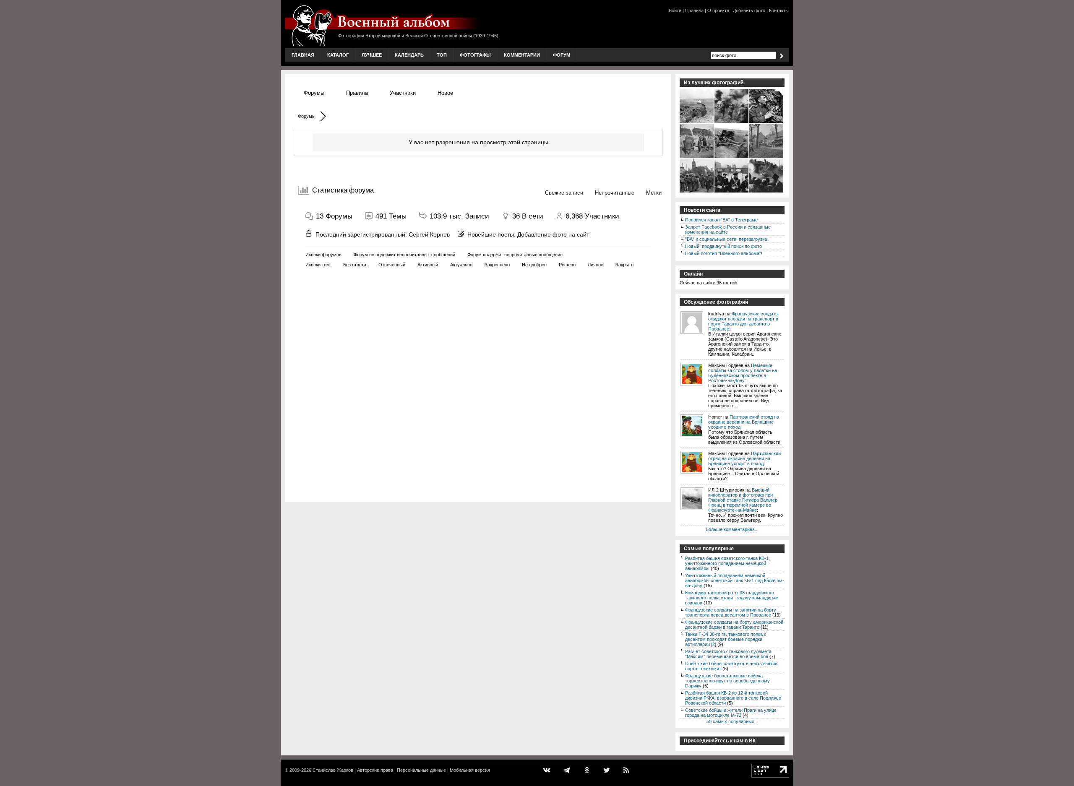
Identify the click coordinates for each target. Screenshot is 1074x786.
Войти (675, 10)
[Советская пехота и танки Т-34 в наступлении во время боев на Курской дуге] (731, 122)
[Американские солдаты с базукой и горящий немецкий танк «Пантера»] (697, 122)
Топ (442, 54)
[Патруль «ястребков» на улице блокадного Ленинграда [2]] (731, 191)
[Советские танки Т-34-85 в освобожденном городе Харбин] (766, 191)
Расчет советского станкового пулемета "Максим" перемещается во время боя (728, 654)
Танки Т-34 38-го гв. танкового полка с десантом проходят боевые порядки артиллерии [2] (725, 639)
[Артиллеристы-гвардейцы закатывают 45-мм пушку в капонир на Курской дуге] (731, 156)
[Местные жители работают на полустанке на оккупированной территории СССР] (697, 156)
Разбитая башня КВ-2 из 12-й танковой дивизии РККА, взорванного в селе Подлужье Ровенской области (733, 697)
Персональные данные (421, 770)
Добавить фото (749, 10)
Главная (303, 54)
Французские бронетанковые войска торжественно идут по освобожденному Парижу (727, 680)
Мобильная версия (470, 770)
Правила (694, 10)
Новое (445, 93)
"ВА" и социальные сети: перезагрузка (726, 239)
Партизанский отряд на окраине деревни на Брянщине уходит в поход (743, 421)
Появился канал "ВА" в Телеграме (721, 219)
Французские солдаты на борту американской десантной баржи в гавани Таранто (734, 624)
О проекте (718, 10)
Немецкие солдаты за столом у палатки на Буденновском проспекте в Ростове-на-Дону (742, 373)
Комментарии (522, 54)
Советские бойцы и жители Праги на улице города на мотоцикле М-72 (731, 713)
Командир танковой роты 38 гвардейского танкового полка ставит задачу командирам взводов (732, 597)
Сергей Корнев (429, 234)
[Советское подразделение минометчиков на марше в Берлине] (697, 191)
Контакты (779, 10)
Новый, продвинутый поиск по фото (723, 246)
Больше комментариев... (732, 529)
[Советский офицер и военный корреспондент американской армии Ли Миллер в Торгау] (766, 122)
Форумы (314, 93)
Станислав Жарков (333, 770)
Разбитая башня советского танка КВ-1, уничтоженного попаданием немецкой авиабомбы (727, 563)
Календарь (409, 54)
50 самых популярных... (732, 721)
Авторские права (375, 770)
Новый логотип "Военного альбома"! (723, 253)
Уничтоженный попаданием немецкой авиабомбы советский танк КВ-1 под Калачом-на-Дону (734, 580)
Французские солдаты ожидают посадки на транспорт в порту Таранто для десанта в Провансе (743, 321)
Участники (403, 93)
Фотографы (475, 54)
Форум (561, 54)
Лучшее (372, 54)
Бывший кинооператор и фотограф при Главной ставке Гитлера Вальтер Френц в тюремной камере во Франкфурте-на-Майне (742, 500)
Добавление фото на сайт (553, 234)
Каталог (338, 54)
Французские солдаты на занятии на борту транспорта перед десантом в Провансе (730, 612)
